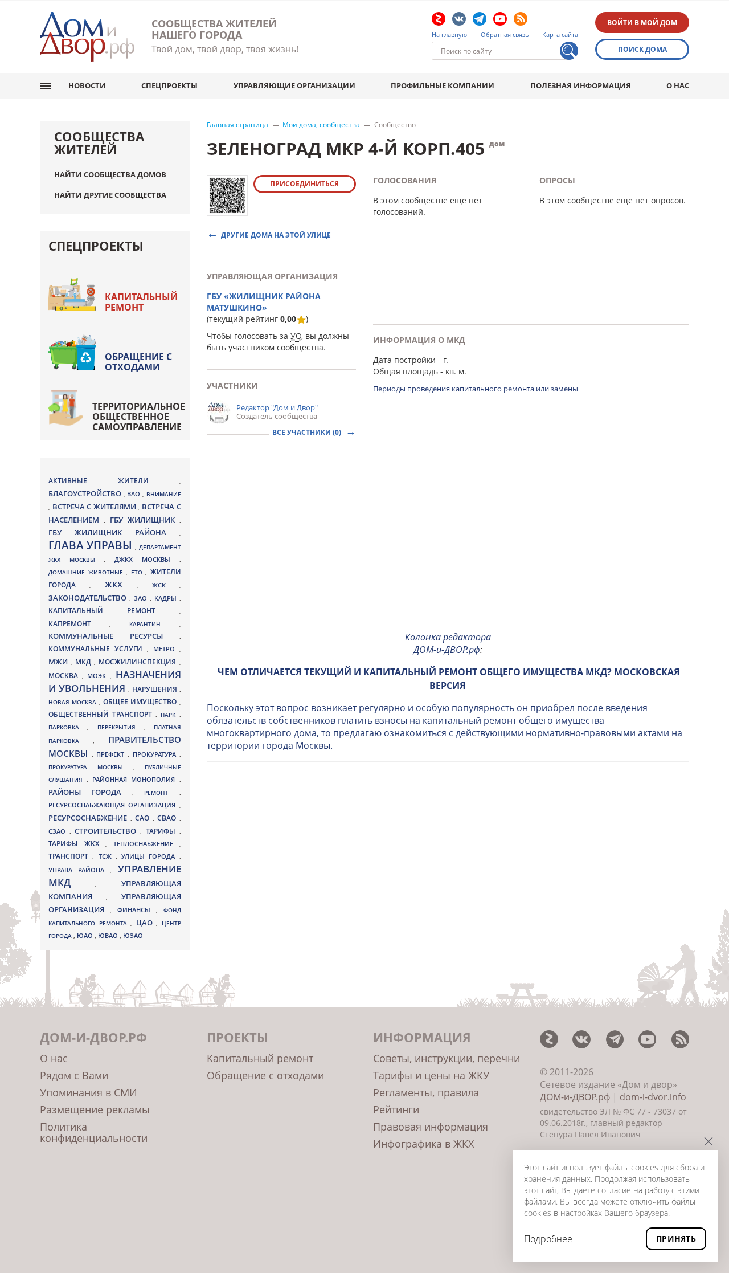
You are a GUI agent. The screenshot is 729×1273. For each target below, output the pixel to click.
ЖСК (165, 585)
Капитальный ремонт (141, 302)
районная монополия (135, 780)
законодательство (88, 598)
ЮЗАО (133, 936)
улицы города (150, 856)
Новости (87, 85)
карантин (154, 624)
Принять (676, 1238)
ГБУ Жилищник (144, 520)
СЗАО (58, 831)
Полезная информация (580, 85)
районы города (90, 792)
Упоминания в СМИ (88, 1092)
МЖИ (59, 661)
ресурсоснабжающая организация (113, 805)
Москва (65, 675)
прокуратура (156, 754)
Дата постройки (404, 359)
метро (166, 648)
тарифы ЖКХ (76, 843)
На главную (449, 34)
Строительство (107, 831)
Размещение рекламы (95, 1109)
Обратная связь (505, 34)
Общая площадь (405, 371)
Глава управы (91, 545)
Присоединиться (304, 184)
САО (144, 818)
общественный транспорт (101, 714)
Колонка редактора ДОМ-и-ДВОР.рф (448, 643)
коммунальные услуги (97, 649)
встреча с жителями (95, 506)
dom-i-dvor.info (653, 1097)
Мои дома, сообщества (321, 124)
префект (112, 754)
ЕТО (138, 572)
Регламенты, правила (426, 1092)
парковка (67, 727)
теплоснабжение (146, 844)
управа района (79, 870)
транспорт (70, 856)
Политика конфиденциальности (94, 1132)
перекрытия (120, 727)
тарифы (162, 831)
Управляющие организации (294, 85)
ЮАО (86, 936)
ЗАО (142, 598)
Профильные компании (442, 85)
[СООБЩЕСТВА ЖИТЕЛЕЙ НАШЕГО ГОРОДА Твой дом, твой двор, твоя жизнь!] (87, 37)
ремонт (161, 793)
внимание (163, 494)
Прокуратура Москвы (90, 767)
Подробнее (548, 1239)
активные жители (113, 480)
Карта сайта (560, 34)
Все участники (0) (307, 432)
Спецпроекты (169, 85)
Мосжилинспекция (139, 662)
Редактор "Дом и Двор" (277, 407)
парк (170, 715)
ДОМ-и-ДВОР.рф (575, 1097)
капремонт (78, 623)
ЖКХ (121, 584)
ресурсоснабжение (89, 818)
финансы (136, 910)
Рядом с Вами (74, 1075)
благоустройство (86, 493)
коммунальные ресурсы (113, 636)
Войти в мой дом (642, 22)
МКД (84, 661)
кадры (166, 598)
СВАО (168, 817)
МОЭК (98, 675)
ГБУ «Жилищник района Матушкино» (264, 302)
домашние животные (87, 572)
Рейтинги (396, 1109)
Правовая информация (430, 1126)
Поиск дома (642, 49)
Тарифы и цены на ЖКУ (431, 1075)
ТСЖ (107, 856)
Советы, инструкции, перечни (446, 1058)
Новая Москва (73, 702)
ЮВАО (109, 935)
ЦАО (146, 922)
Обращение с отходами (138, 362)
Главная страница (237, 124)
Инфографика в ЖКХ (423, 1143)
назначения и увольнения (114, 681)
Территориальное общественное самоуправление (138, 416)
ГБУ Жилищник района (113, 532)
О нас (677, 85)
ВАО (134, 493)
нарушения (155, 689)
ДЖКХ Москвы (146, 559)
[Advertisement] (448, 542)
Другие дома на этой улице (276, 234)
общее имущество (141, 701)
